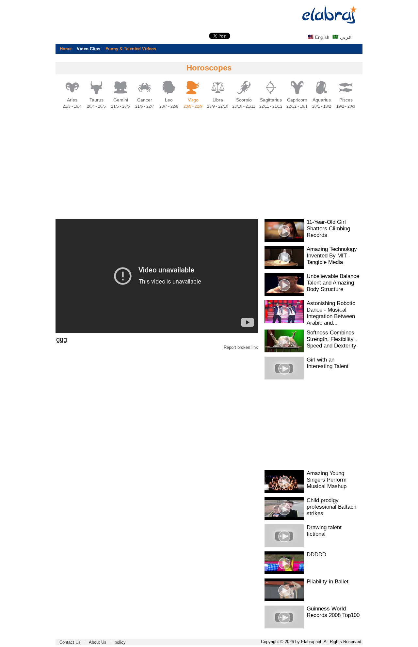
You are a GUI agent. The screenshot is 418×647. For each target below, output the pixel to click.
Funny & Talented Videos (130, 48)
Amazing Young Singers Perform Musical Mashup (326, 479)
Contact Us (70, 642)
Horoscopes (209, 67)
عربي (345, 37)
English (321, 37)
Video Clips (88, 48)
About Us (97, 642)
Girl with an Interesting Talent (327, 363)
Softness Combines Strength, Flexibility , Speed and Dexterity (332, 339)
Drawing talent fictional (324, 530)
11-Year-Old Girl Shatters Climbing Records (328, 228)
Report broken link (241, 347)
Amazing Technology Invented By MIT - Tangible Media (332, 255)
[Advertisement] (26, 98)
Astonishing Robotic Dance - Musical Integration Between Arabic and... (331, 313)
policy (120, 642)
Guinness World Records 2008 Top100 (333, 612)
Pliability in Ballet (327, 581)
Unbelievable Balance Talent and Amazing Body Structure (333, 282)
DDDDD (316, 554)
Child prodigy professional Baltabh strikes (331, 506)
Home (66, 48)
